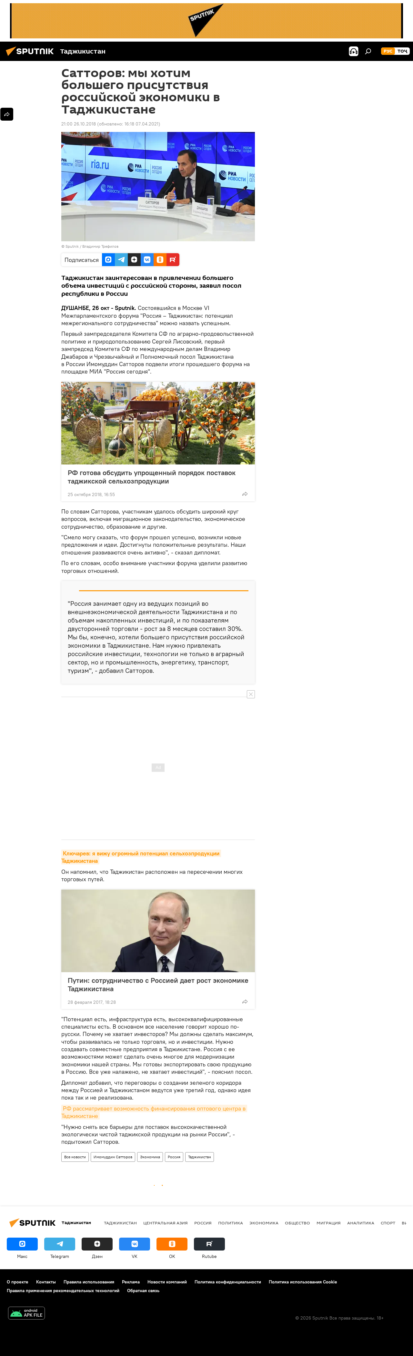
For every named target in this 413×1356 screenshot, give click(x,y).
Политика (230, 1223)
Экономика (150, 1156)
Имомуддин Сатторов (113, 1156)
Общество (297, 1223)
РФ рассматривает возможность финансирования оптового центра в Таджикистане (154, 1112)
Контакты (46, 1282)
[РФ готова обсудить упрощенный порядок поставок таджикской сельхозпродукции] (158, 423)
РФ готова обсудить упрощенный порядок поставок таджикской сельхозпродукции (152, 476)
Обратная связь (143, 1290)
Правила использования (89, 1282)
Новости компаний (167, 1282)
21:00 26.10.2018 (78, 124)
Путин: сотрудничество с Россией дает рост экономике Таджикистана (158, 984)
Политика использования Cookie (303, 1282)
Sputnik (72, 246)
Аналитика (360, 1223)
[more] (244, 493)
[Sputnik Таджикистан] (31, 57)
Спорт (388, 1223)
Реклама (131, 1282)
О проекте (17, 1282)
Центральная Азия (165, 1223)
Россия (174, 1156)
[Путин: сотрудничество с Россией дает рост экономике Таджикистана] (158, 931)
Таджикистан (199, 1156)
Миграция (329, 1223)
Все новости (75, 1156)
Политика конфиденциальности (228, 1282)
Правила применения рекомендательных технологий (63, 1290)
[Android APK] (26, 1314)
